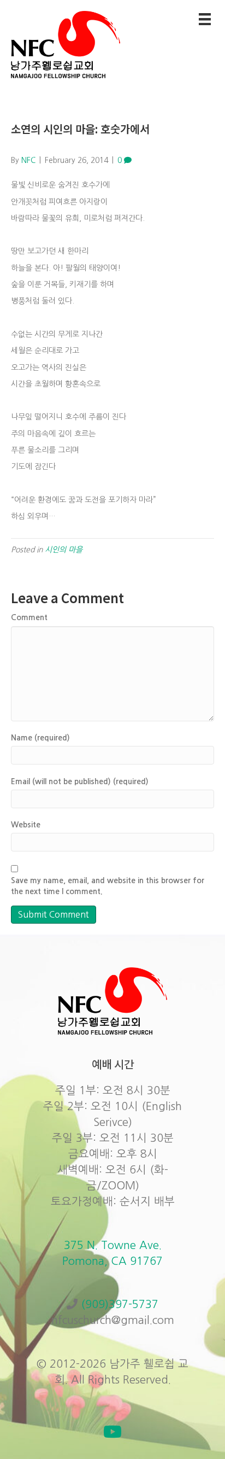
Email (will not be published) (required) (80, 781)
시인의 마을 (63, 549)
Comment (29, 617)
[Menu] (204, 19)
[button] (112, 1431)
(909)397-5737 (119, 1304)
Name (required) (40, 738)
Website (25, 824)
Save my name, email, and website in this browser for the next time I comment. (107, 886)
